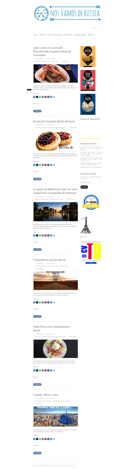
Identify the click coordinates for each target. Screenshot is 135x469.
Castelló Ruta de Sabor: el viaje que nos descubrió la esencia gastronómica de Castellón (91, 148)
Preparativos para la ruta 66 (49, 259)
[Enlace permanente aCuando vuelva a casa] (55, 416)
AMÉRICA (37, 266)
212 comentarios (39, 268)
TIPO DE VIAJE (57, 35)
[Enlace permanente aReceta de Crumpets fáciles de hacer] (55, 140)
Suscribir (84, 187)
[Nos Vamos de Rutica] (67, 12)
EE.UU (53, 266)
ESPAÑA (49, 35)
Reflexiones (49, 401)
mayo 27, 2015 (50, 398)
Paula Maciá (40, 59)
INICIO (36, 35)
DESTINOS (42, 35)
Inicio (41, 61)
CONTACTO (91, 35)
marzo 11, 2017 (50, 125)
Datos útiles (43, 266)
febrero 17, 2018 (51, 59)
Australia (37, 199)
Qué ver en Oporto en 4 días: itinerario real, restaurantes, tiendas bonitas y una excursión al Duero (91, 159)
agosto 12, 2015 (50, 334)
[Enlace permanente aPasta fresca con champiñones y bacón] (55, 348)
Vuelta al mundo (58, 199)
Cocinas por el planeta (40, 127)
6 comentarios (72, 127)
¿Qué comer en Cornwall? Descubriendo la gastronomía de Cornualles (52, 51)
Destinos (42, 199)
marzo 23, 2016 (50, 263)
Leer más (37, 111)
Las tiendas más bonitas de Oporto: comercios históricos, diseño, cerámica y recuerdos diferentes (91, 154)
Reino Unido (46, 61)
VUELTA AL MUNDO (80, 35)
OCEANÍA (51, 199)
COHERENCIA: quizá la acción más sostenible (91, 167)
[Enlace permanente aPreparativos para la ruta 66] (55, 280)
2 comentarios (72, 336)
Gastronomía (58, 127)
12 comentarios (65, 61)
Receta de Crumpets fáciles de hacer (54, 121)
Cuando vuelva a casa (45, 394)
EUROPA (37, 61)
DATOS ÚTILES (67, 35)
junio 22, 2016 (50, 196)
